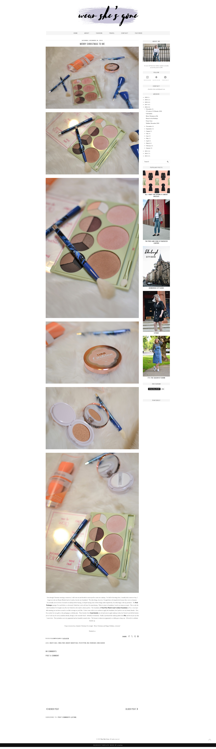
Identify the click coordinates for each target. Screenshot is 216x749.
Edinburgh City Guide (156, 288)
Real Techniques (91, 643)
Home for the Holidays (152, 118)
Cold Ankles (149, 113)
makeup (68, 643)
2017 (146, 104)
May (147, 138)
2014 (146, 153)
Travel (112, 33)
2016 (146, 107)
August (148, 131)
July (147, 133)
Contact (124, 33)
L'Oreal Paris (61, 643)
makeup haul (74, 643)
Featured (138, 33)
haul (55, 643)
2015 (146, 151)
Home (76, 33)
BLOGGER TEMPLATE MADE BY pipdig (108, 745)
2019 (146, 99)
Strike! (156, 333)
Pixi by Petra (82, 643)
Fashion (99, 33)
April (147, 141)
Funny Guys (149, 121)
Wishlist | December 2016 (152, 123)
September (149, 128)
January (148, 148)
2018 (146, 102)
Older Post (131, 709)
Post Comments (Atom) (67, 717)
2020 (146, 97)
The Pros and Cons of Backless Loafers (156, 242)
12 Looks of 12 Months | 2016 (154, 111)
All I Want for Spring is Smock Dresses (156, 195)
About (86, 33)
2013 (146, 156)
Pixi (125, 615)
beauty (52, 643)
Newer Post (53, 709)
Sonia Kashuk (94, 613)
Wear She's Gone (105, 739)
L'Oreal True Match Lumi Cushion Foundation (113, 608)
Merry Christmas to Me (152, 116)
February (148, 145)
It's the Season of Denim (156, 378)
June (147, 136)
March (148, 143)
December (149, 109)
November (149, 126)
